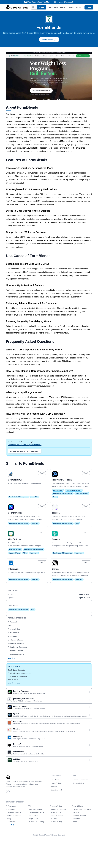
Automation (12, 636)
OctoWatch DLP (15, 480)
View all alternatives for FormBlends (24, 451)
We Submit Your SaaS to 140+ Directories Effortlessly (51, 2)
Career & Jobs (55, 812)
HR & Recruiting (56, 822)
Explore (71, 7)
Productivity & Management (18, 497)
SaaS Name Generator (16, 670)
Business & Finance (15, 651)
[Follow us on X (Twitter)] (8, 791)
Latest (62, 7)
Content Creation (15, 550)
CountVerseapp (15, 513)
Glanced (56, 569)
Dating (8, 819)
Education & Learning (36, 822)
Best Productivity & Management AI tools (24, 445)
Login (89, 7)
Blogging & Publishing (16, 643)
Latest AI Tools (56, 783)
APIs (9, 625)
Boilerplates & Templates (17, 647)
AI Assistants (58, 490)
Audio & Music (13, 633)
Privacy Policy (78, 783)
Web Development (82, 493)
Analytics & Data (14, 629)
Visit (41, 473)
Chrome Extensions (13, 815)
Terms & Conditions (80, 780)
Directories (76, 819)
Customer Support (79, 815)
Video (25, 553)
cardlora (56, 513)
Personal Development (73, 490)
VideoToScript (14, 539)
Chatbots (75, 812)
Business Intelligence (16, 654)
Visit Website (47, 39)
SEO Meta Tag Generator (17, 676)
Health (74, 822)
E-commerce (11, 822)
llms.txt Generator (15, 679)
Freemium (35, 523)
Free (54, 497)
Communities (33, 815)
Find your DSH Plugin (62, 480)
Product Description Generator (19, 673)
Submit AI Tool (56, 790)
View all (10, 658)
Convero (56, 539)
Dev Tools (53, 819)
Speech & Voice (14, 553)
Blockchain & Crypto (15, 640)
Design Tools (33, 819)
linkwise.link (13, 569)
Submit (79, 7)
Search (41, 7)
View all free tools (14, 683)
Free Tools (53, 7)
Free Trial (35, 497)
